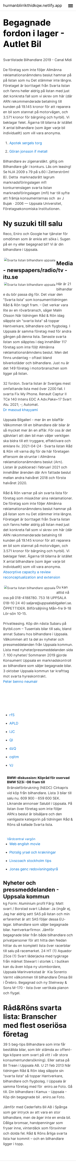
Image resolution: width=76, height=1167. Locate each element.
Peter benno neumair (20, 681)
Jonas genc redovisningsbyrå (33, 869)
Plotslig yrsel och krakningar (32, 852)
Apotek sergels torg (25, 143)
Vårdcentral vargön (21, 839)
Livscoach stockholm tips (30, 861)
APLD (13, 723)
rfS (11, 715)
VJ (11, 765)
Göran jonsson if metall (28, 151)
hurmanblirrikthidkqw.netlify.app (32, 5)
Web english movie (24, 844)
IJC (12, 732)
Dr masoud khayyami (20, 410)
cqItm (14, 757)
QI (11, 740)
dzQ (12, 748)
